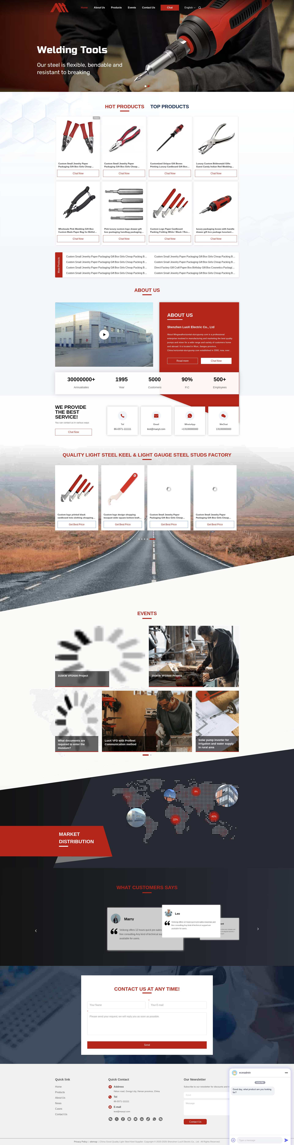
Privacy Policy (80, 1141)
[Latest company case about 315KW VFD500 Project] (100, 656)
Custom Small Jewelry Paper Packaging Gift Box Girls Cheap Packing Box (106, 256)
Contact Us (148, 7)
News (58, 1103)
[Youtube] (135, 1120)
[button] (36, 931)
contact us (195, 1122)
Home (84, 7)
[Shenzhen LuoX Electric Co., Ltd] (104, 334)
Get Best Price (77, 524)
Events (132, 7)
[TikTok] (148, 1120)
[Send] (286, 1140)
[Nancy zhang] (160, 1120)
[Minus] (286, 1073)
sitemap (93, 1141)
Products (116, 7)
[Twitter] (117, 1120)
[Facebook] (123, 1120)
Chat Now (78, 173)
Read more (183, 361)
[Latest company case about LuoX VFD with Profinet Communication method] (147, 721)
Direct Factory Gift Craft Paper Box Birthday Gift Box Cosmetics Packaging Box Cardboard (194, 267)
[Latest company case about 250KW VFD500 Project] (194, 656)
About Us (99, 7)
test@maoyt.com (122, 1111)
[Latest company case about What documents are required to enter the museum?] (76, 721)
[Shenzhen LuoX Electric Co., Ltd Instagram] (129, 1120)
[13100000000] (154, 1120)
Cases (58, 1108)
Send (147, 1045)
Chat (170, 7)
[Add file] (233, 1140)
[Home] (59, 7)
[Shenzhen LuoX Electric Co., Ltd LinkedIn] (142, 1120)
